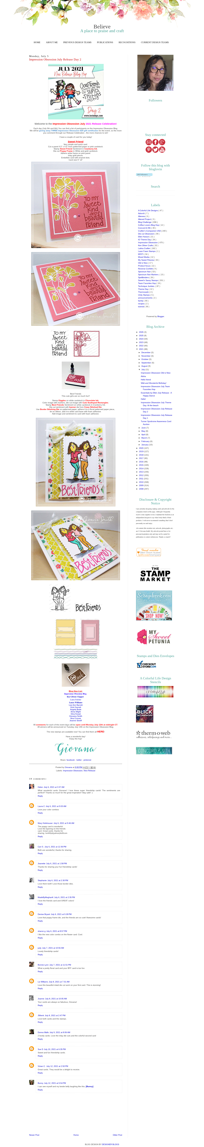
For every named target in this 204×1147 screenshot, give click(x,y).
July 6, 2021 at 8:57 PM (56, 931)
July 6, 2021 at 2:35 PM (64, 897)
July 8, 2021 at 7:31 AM (59, 982)
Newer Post (34, 1135)
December (146, 352)
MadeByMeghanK (45, 897)
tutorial (141, 306)
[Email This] (84, 767)
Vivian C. (42, 1066)
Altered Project (145, 219)
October (145, 359)
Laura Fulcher (75, 699)
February (145, 441)
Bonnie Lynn (43, 965)
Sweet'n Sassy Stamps (148, 280)
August (144, 366)
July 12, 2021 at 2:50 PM (57, 1066)
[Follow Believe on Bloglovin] (144, 176)
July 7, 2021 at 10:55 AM (53, 948)
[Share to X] (89, 767)
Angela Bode (75, 709)
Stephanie (42, 880)
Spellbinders (143, 277)
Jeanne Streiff (76, 720)
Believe (102, 26)
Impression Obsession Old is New (155, 373)
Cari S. (41, 847)
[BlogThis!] (86, 767)
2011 (141, 478)
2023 (141, 342)
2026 (141, 332)
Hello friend (146, 379)
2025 (141, 335)
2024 (141, 339)
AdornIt (141, 213)
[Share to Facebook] (91, 767)
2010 (141, 482)
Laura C (41, 806)
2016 (141, 462)
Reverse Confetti (145, 269)
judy (39, 948)
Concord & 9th (144, 228)
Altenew (142, 216)
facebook (71, 760)
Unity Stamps (144, 295)
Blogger (160, 316)
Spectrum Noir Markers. (149, 274)
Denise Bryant (44, 914)
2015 (141, 465)
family (141, 301)
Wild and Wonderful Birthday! (153, 383)
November (146, 356)
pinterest (87, 760)
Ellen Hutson (144, 237)
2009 (141, 485)
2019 (141, 451)
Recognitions (127, 42)
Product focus (144, 266)
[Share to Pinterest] (94, 767)
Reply (40, 796)
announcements (145, 298)
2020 (141, 448)
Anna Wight (76, 712)
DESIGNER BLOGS (110, 1144)
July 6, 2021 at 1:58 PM (56, 863)
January (145, 445)
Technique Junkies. (146, 286)
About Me (52, 42)
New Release (89, 770)
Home (37, 42)
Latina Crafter (144, 248)
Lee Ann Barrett (76, 705)
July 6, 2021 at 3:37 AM (54, 787)
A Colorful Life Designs (148, 210)
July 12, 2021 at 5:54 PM (55, 1083)
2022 (141, 346)
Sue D (40, 1049)
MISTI (141, 254)
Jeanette (41, 863)
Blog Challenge (145, 222)
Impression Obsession (73, 770)
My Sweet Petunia (146, 260)
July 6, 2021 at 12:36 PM (55, 847)
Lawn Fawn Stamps (147, 251)
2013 (141, 472)
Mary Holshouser (45, 823)
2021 (141, 349)
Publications (105, 42)
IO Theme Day (145, 239)
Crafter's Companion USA (149, 231)
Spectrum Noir (144, 271)
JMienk (41, 1015)
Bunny (40, 1083)
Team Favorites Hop (147, 283)
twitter (79, 760)
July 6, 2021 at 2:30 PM (57, 880)
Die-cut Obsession (146, 234)
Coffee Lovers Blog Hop (149, 225)
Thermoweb (143, 292)
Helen (40, 787)
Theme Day (143, 289)
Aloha (143, 376)
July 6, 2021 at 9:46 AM (64, 823)
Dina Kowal (76, 714)
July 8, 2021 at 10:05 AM (56, 999)
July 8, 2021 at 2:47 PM (55, 1015)
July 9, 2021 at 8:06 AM (60, 1032)
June (143, 428)
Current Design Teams (155, 42)
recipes (141, 304)
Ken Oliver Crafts (146, 245)
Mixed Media (144, 257)
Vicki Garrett (75, 707)
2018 (141, 455)
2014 (141, 468)
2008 (141, 489)
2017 (141, 458)
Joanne (41, 999)
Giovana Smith (75, 716)
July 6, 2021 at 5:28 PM (61, 914)
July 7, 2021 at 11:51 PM (60, 965)
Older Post (117, 1135)
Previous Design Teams (77, 42)
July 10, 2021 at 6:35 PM (55, 1049)
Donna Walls (43, 1032)
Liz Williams (43, 982)
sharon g (42, 931)
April (143, 434)
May (143, 431)
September (146, 363)
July (143, 369)
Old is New (143, 263)
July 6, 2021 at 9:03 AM (56, 806)
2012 (141, 475)
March (144, 438)
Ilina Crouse (75, 718)
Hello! (143, 399)
